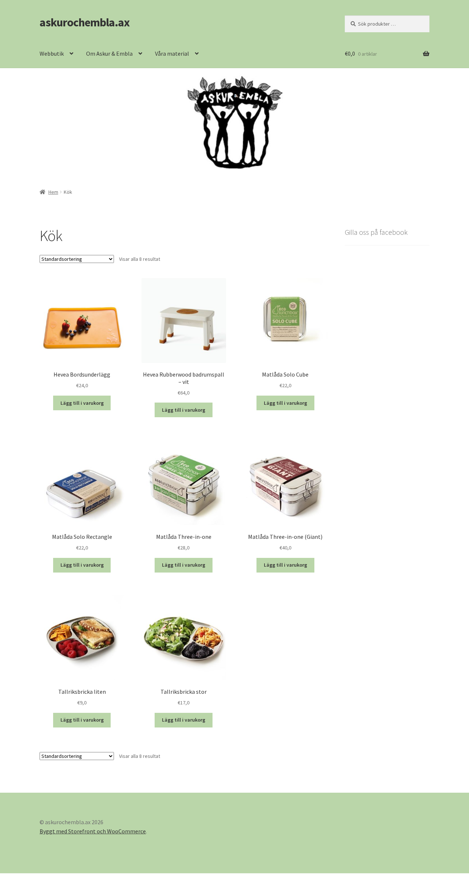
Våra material (172, 53)
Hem (53, 192)
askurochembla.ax (84, 22)
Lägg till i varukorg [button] (82, 403)
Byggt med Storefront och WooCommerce (93, 831)
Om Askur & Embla (109, 53)
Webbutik (52, 53)
